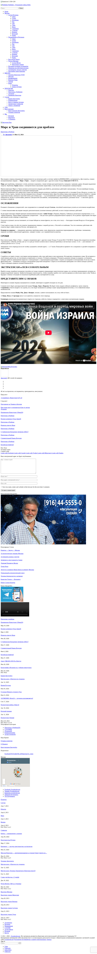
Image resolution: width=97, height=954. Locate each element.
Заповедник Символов (15, 104)
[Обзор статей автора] (4, 376)
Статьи (7, 97)
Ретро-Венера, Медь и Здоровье (11, 883)
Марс (2, 816)
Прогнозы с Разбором (15, 92)
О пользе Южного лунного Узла (11, 692)
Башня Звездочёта (14, 99)
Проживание (9, 926)
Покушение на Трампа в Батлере (11, 404)
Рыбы (14, 35)
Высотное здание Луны (8, 914)
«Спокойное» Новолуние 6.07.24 (11, 398)
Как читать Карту (14, 59)
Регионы (7, 924)
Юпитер (3, 809)
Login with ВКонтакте (45, 453)
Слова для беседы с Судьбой (10, 877)
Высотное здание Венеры (9, 901)
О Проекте (11, 119)
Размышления (12, 100)
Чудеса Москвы (13, 61)
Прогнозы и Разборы (7, 132)
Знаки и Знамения (14, 105)
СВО (6, 107)
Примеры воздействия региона (18, 68)
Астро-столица (10, 734)
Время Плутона (6, 685)
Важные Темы (13, 80)
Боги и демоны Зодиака (16, 102)
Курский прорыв (6, 711)
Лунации (11, 93)
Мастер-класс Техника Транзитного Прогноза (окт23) (18, 871)
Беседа (7, 933)
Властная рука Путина (8, 840)
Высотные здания (18, 64)
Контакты (11, 117)
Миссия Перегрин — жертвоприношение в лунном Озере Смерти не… (24, 853)
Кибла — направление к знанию (11, 833)
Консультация (9, 109)
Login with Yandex (57, 453)
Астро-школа (9, 929)
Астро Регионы (13, 15)
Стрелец (15, 30)
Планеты (15, 85)
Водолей (15, 34)
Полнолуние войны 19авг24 (10, 705)
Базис (10, 83)
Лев (13, 23)
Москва (7, 13)
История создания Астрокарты (18, 66)
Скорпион (15, 28)
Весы (14, 27)
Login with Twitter (32, 453)
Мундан (11, 76)
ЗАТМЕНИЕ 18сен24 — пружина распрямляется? (17, 698)
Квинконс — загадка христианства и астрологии (16, 846)
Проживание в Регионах (16, 37)
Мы (6, 114)
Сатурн (3, 803)
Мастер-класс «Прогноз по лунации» (13, 679)
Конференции (12, 78)
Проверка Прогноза (14, 95)
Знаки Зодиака (17, 87)
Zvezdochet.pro (15, 936)
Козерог (14, 32)
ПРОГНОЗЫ (9, 88)
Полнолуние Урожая (7, 718)
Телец (14, 18)
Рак (13, 22)
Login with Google (20, 453)
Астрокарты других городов (17, 69)
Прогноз (11, 90)
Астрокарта (8, 922)
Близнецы (15, 20)
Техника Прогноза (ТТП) (16, 75)
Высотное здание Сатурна (9, 908)
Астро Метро (16, 63)
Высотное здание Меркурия (10, 895)
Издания (11, 116)
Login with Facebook (7, 453)
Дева (13, 25)
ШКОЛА (7, 73)
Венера (3, 822)
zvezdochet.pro (9, 939)
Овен (14, 16)
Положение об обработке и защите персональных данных (33, 939)
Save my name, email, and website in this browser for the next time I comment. (26, 487)
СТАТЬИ (8, 729)
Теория (10, 81)
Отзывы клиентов (14, 112)
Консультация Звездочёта (16, 110)
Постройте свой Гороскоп (16, 71)
